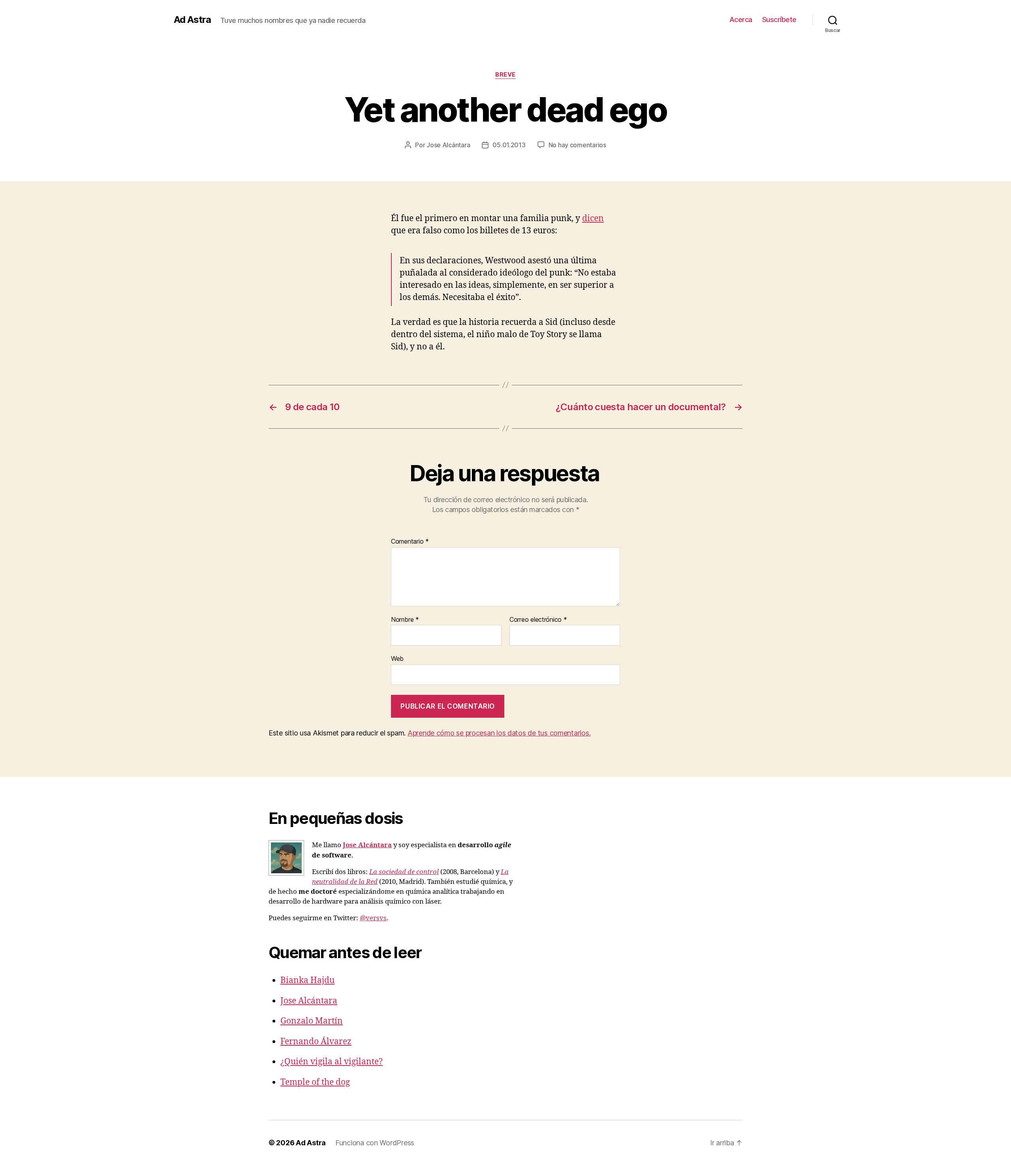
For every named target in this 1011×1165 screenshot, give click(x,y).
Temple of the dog (315, 1082)
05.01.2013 (508, 145)
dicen (593, 218)
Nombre (405, 619)
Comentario (410, 541)
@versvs (373, 918)
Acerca (740, 19)
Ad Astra (192, 19)
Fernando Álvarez (315, 1041)
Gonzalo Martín (311, 1021)
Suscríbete (779, 19)
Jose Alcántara (448, 145)
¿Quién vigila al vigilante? (331, 1061)
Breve (505, 74)
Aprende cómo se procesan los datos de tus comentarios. (499, 733)
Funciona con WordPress (374, 1143)
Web (397, 658)
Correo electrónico (538, 619)
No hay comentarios (577, 145)
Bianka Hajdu (307, 980)
